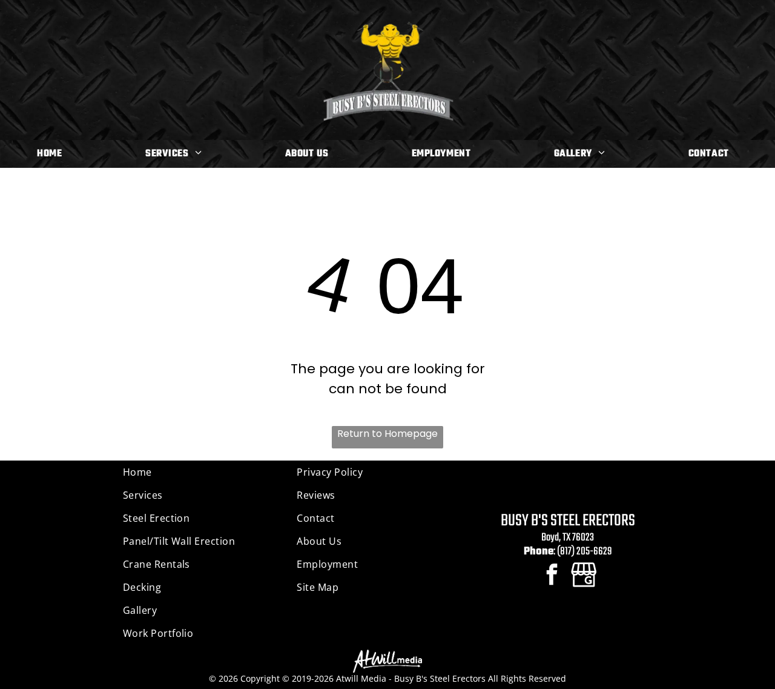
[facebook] (552, 575)
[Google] (584, 575)
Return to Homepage (387, 434)
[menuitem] (54, 154)
